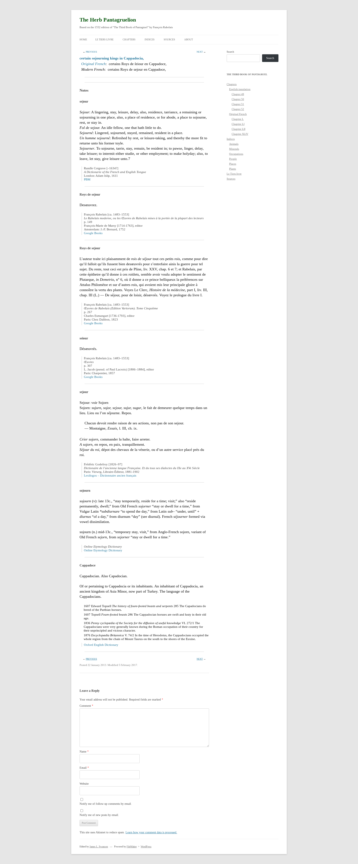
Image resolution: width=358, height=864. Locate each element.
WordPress (146, 846)
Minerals (234, 148)
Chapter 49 (238, 94)
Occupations (236, 153)
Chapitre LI (238, 124)
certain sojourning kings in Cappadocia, (112, 58)
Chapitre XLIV (240, 134)
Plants (232, 168)
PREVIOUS (91, 52)
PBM (87, 179)
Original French (93, 64)
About (188, 39)
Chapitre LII (238, 129)
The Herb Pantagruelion (108, 20)
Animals (233, 143)
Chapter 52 (238, 109)
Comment (86, 705)
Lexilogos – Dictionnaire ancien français (110, 475)
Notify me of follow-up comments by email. (106, 803)
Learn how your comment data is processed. (151, 832)
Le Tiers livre (104, 39)
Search (230, 51)
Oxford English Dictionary (101, 644)
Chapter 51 (238, 104)
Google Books (93, 233)
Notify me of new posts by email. (99, 815)
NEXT (200, 52)
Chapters (129, 39)
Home (83, 39)
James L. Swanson (99, 846)
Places (232, 163)
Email (84, 767)
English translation (239, 89)
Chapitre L (238, 119)
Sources (169, 39)
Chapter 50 (238, 99)
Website (84, 783)
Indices (150, 39)
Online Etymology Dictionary (103, 550)
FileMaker (132, 846)
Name (84, 751)
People (233, 158)
